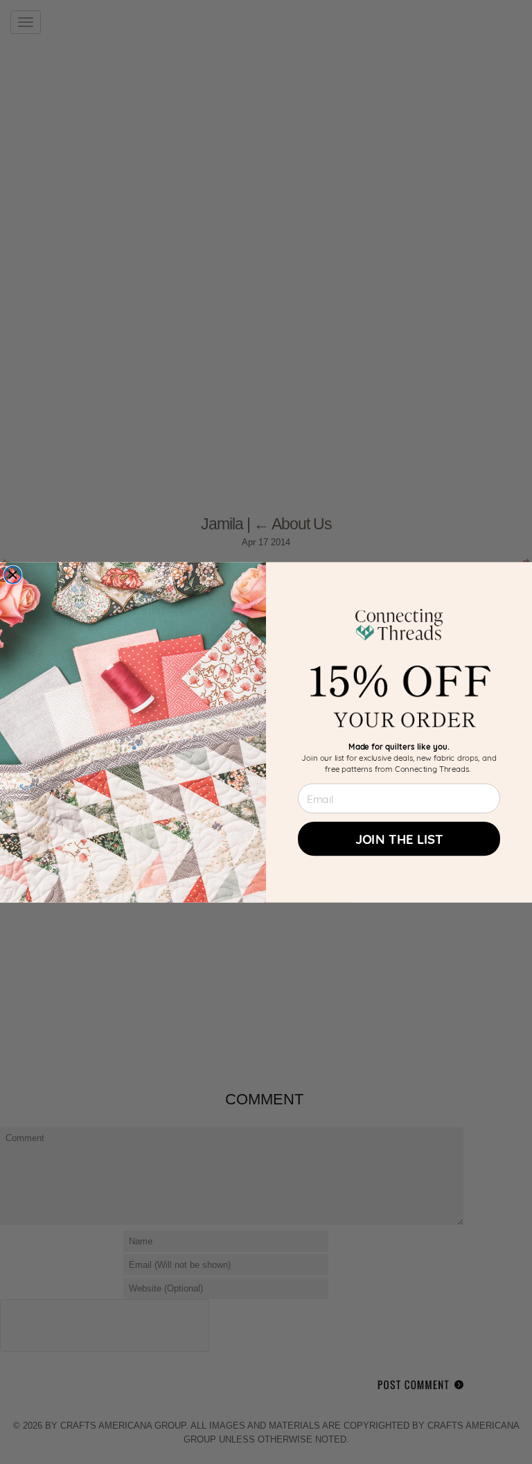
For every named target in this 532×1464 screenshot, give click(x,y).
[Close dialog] (12, 574)
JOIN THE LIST (399, 838)
